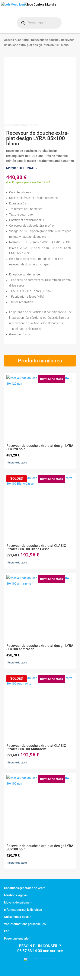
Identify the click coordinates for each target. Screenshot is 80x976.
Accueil (9, 40)
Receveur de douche (45, 40)
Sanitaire (22, 40)
